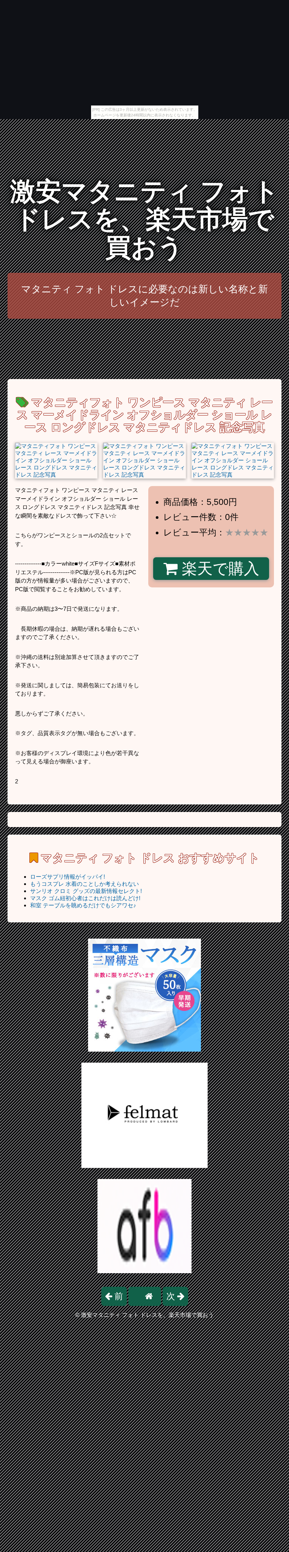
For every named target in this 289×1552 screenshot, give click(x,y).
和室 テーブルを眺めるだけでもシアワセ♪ (83, 905)
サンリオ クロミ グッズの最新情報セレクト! (86, 891)
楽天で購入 (218, 568)
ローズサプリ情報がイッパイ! (67, 876)
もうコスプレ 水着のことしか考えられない (84, 884)
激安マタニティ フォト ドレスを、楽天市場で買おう (144, 219)
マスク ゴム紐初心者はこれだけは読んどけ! (85, 898)
